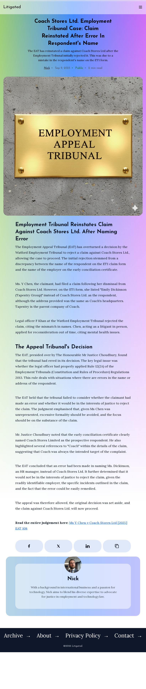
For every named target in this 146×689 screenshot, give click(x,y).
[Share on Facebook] (29, 546)
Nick (47, 68)
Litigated (12, 7)
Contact (124, 635)
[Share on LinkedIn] (87, 546)
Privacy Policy (83, 635)
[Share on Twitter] (58, 546)
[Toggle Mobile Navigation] (138, 7)
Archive (13, 635)
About (44, 635)
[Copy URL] (117, 546)
